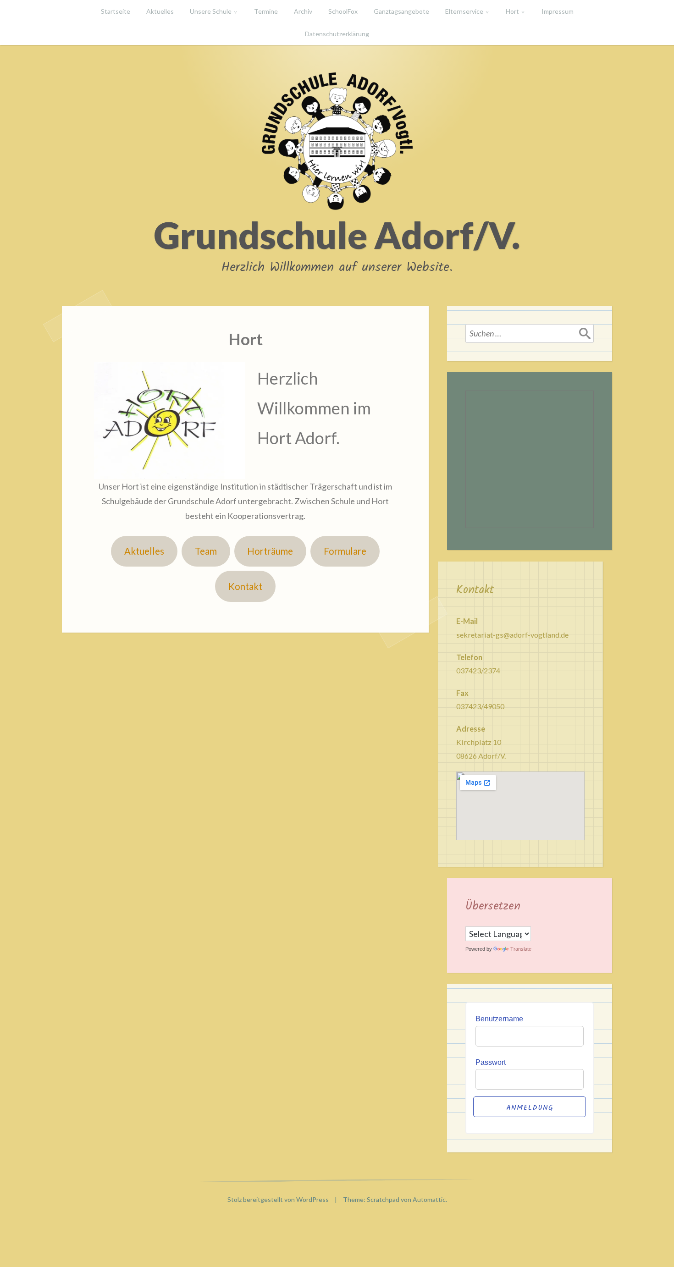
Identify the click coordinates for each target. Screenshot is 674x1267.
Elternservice (464, 11)
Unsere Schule (211, 11)
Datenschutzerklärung (337, 34)
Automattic (429, 1199)
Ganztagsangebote (401, 11)
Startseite (115, 11)
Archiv (303, 11)
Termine (266, 11)
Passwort (490, 1062)
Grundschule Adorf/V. (337, 235)
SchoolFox (343, 11)
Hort (512, 11)
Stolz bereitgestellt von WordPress (278, 1199)
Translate (520, 949)
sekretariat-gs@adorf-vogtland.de (512, 634)
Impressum (557, 11)
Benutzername (499, 1018)
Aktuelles (160, 11)
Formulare (345, 550)
